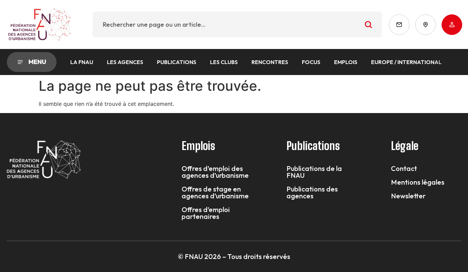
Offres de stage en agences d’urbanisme (215, 192)
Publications (176, 62)
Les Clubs (224, 62)
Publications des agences (312, 192)
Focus (311, 62)
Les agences (125, 62)
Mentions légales (417, 182)
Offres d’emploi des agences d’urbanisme (215, 172)
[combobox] (237, 24)
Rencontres (269, 62)
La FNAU (81, 62)
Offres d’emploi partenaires (206, 213)
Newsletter (408, 196)
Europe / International (406, 62)
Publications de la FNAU (314, 172)
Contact (404, 168)
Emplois (345, 62)
